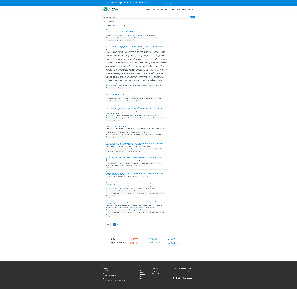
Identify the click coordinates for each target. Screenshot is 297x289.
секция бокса (111, 118)
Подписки (142, 274)
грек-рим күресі (131, 40)
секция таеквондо (112, 191)
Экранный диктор (107, 277)
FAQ (141, 278)
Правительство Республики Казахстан (142, 2)
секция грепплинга (128, 193)
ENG (170, 3)
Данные (167, 9)
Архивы (142, 272)
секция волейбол (146, 132)
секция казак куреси (123, 132)
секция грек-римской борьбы (125, 115)
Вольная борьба (112, 88)
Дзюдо (109, 35)
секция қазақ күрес (141, 115)
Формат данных (155, 273)
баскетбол (123, 35)
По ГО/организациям (145, 269)
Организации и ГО (157, 9)
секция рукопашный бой (157, 134)
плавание (135, 98)
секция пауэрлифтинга (113, 120)
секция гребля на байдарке (157, 193)
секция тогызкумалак (142, 193)
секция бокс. (125, 137)
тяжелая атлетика (112, 98)
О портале (147, 9)
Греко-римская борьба (125, 88)
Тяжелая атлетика (112, 85)
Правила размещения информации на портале (114, 280)
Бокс (152, 85)
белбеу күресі (152, 35)
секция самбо (135, 132)
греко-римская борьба (134, 100)
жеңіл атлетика (111, 38)
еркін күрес (132, 35)
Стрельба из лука (136, 85)
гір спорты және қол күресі (125, 38)
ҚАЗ (164, 3)
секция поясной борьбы (138, 188)
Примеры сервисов (156, 275)
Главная (106, 21)
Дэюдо (145, 85)
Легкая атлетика (124, 85)
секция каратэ (153, 115)
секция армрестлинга (160, 118)
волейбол (110, 100)
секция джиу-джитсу (113, 137)
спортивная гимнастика (147, 98)
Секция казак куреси (113, 188)
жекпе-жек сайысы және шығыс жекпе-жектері (147, 38)
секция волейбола (134, 118)
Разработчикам (176, 9)
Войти (175, 3)
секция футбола (122, 118)
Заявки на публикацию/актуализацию (157, 269)
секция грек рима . (112, 195)
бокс (116, 35)
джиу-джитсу (120, 40)
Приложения (186, 9)
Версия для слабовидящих (128, 3)
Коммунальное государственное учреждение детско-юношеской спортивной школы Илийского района (133, 183)
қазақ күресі (142, 35)
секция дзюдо (111, 115)
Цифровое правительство (111, 2)
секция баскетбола (146, 118)
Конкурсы (105, 270)
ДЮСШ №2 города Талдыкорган (116, 126)
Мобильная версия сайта (112, 3)
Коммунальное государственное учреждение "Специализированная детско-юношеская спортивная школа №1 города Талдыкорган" (134, 30)
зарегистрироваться (185, 3)
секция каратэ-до (128, 134)
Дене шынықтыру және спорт (115, 94)
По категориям (143, 270)
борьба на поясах (120, 100)
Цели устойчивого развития (109, 275)
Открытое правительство (125, 2)
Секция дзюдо (111, 132)
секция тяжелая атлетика (114, 134)
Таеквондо (159, 85)
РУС (167, 3)
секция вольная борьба (141, 134)
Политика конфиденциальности (110, 278)
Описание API (155, 271)
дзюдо (127, 98)
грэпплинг (110, 40)
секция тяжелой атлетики (114, 193)
